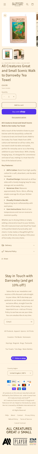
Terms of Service (26, 419)
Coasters (10, 337)
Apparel (17, 331)
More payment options (19, 117)
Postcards (28, 343)
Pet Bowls (18, 337)
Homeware (27, 337)
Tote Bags (18, 349)
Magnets (16, 343)
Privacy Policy (30, 415)
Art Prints (30, 331)
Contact (20, 415)
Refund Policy (13, 419)
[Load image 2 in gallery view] (19, 54)
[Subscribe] (31, 322)
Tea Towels (9, 349)
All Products (8, 331)
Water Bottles (28, 349)
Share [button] (6, 259)
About (13, 415)
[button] (4, 4)
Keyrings (9, 343)
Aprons (23, 331)
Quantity (5, 92)
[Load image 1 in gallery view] (7, 54)
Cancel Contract (20, 423)
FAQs (7, 415)
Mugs (22, 343)
